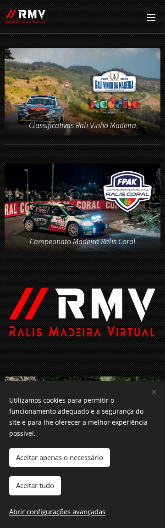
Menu (151, 17)
